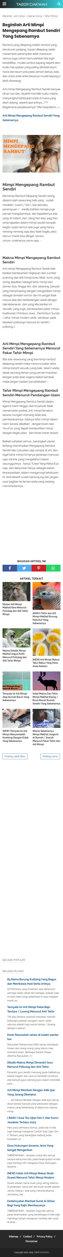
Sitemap (13, 1236)
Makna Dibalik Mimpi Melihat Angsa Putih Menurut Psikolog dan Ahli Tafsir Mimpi (15, 655)
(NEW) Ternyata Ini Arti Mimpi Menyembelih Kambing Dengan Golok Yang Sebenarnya (16, 736)
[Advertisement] (31, 524)
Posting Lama (50, 756)
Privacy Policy (45, 1236)
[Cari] (58, 4)
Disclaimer (31, 1241)
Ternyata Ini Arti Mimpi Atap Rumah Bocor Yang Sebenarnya (16, 697)
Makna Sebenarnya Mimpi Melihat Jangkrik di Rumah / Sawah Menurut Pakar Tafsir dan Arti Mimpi (46, 738)
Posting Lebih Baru (15, 756)
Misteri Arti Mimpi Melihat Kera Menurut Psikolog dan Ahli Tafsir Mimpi (15, 609)
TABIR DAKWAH (31, 4)
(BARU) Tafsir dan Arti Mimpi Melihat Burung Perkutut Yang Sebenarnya (45, 618)
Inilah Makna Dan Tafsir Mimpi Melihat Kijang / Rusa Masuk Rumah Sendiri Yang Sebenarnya (46, 698)
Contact (27, 1236)
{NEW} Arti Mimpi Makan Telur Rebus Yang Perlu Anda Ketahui (46, 663)
